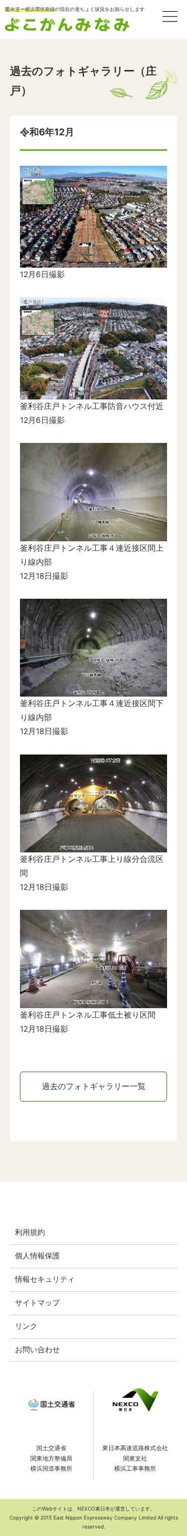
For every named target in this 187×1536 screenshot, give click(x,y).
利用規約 (30, 1232)
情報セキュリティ (45, 1279)
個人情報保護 (37, 1255)
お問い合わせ (37, 1349)
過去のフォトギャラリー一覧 (94, 1086)
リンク (26, 1326)
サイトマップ (37, 1302)
